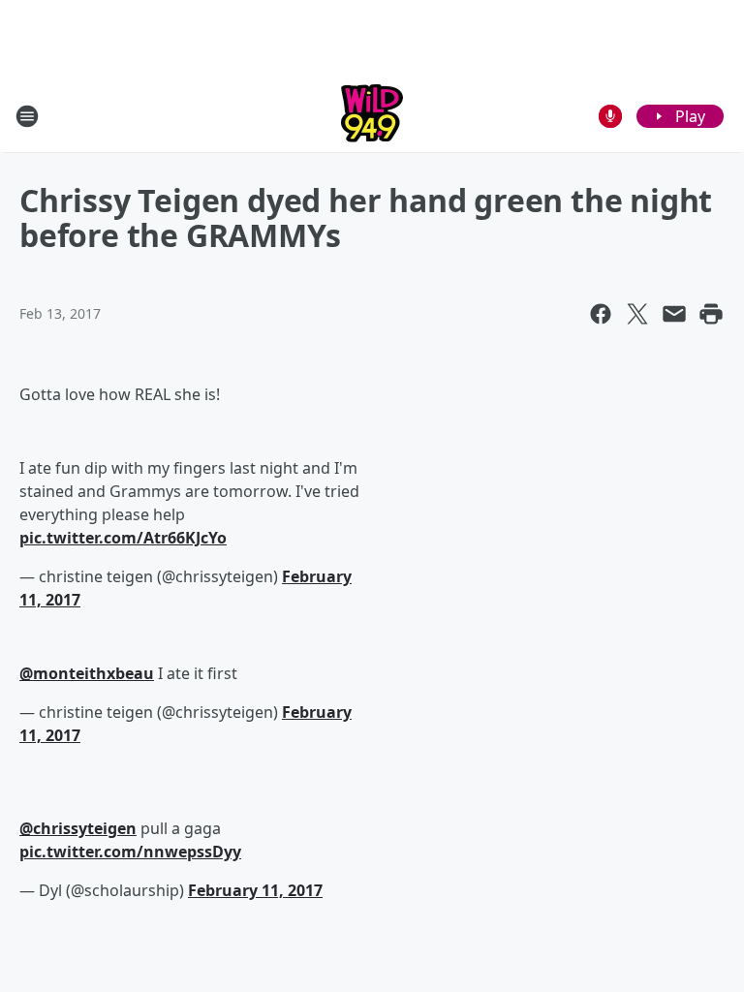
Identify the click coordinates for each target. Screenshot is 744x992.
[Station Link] (372, 115)
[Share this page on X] (637, 313)
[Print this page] (711, 313)
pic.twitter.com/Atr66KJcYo (123, 537)
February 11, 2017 (255, 890)
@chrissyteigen (78, 828)
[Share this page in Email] (674, 313)
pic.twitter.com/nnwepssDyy (130, 851)
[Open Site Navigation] (27, 116)
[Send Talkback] (610, 116)
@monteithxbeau (86, 673)
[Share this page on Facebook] (600, 313)
